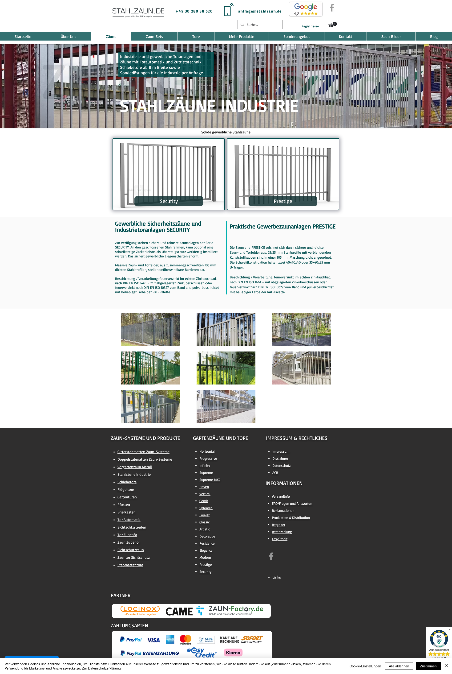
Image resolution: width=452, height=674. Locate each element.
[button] (332, 24)
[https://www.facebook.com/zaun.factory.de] (271, 556)
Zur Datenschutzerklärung (101, 668)
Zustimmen (428, 666)
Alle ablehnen (399, 666)
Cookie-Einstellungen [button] (365, 666)
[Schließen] (446, 666)
